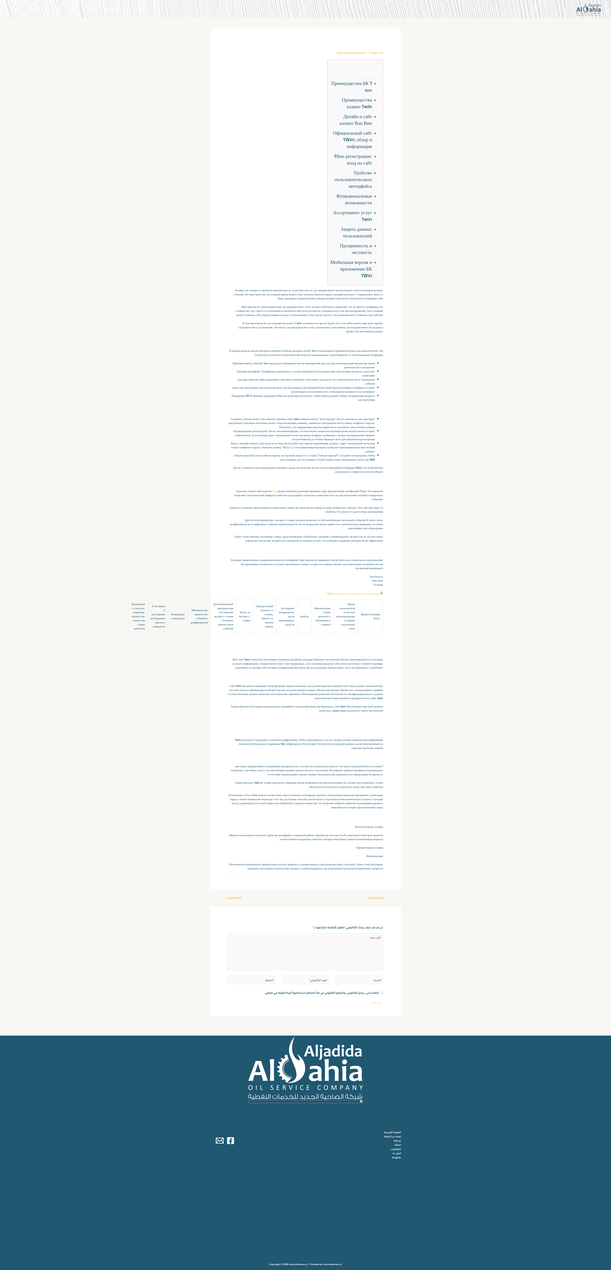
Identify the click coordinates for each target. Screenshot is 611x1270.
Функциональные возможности (354, 199)
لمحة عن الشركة (115, 9)
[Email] (219, 1140)
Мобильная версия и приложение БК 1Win (351, 268)
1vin (274, 490)
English (16, 9)
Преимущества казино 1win (357, 103)
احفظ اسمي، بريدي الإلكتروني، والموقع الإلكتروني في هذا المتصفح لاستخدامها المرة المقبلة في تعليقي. (321, 992)
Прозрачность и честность (356, 248)
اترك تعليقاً (377, 52)
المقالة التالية (232, 897)
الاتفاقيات (55, 9)
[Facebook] (230, 1140)
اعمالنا (75, 9)
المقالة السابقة (377, 897)
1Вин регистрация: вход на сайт (353, 159)
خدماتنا (92, 9)
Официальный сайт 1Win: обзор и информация (352, 139)
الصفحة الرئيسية (145, 9)
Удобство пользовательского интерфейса (353, 178)
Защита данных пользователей (356, 232)
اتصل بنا (35, 9)
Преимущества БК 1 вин (351, 86)
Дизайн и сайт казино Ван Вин (356, 119)
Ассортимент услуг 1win (352, 215)
